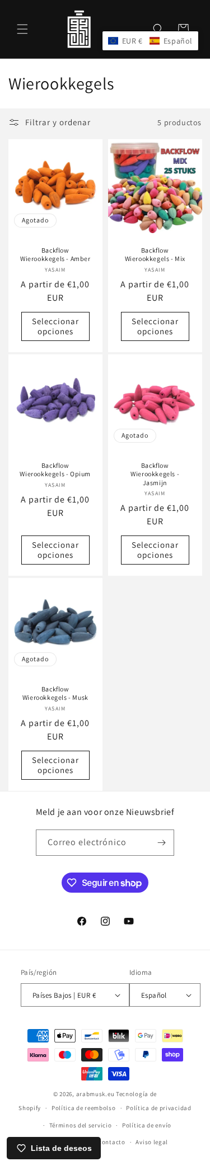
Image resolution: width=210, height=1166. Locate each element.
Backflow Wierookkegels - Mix (154, 254)
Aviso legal (152, 1142)
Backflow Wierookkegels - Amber (55, 254)
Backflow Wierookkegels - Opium (55, 469)
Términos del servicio (80, 1125)
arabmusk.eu (95, 1094)
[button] (22, 29)
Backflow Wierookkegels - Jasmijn (154, 474)
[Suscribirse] (161, 843)
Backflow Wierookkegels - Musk (55, 693)
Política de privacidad (158, 1108)
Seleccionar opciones (55, 326)
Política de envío (146, 1125)
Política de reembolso (84, 1108)
